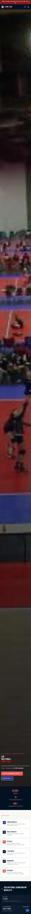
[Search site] (25, 7)
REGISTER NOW (6, 778)
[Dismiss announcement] (29, 2)
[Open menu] (28, 6)
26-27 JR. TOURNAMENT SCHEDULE (11, 773)
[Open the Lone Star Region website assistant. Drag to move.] (27, 910)
